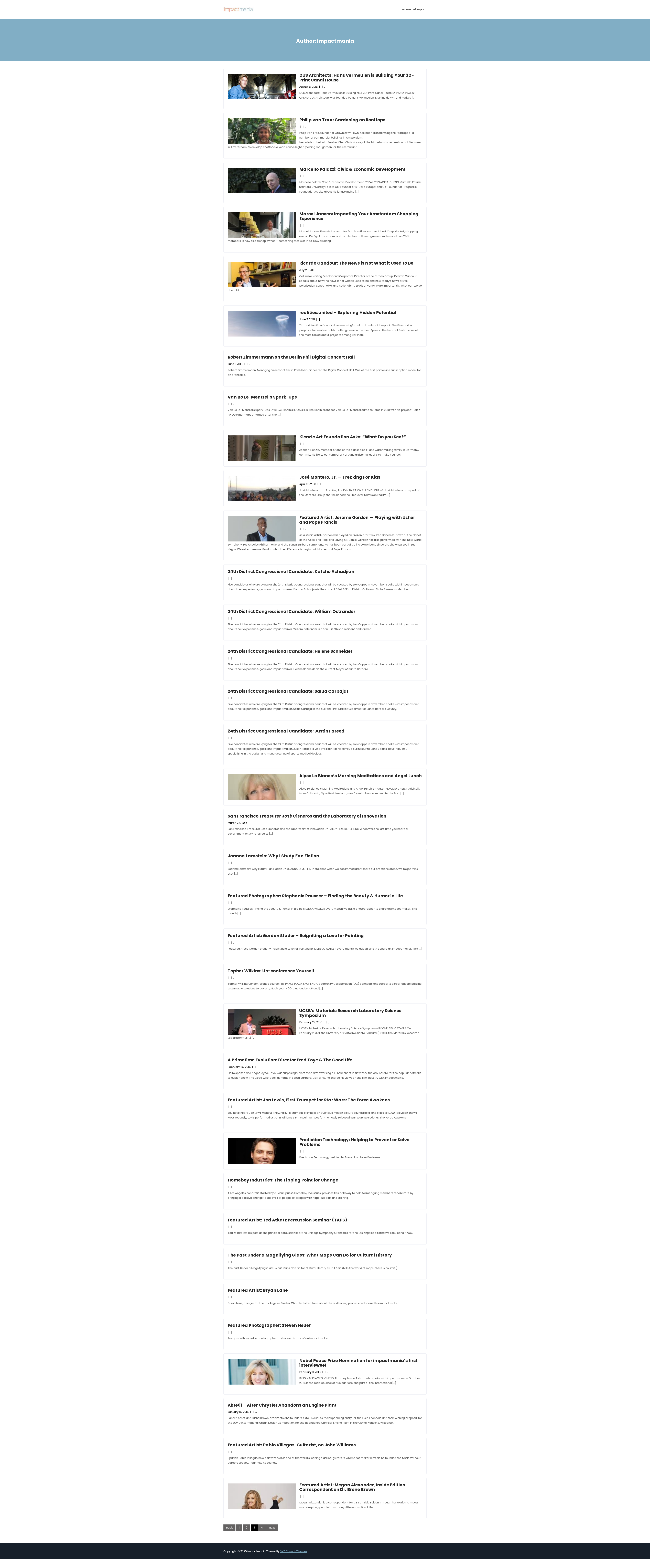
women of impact (414, 9)
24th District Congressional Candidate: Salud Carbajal (288, 691)
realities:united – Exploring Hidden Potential (347, 313)
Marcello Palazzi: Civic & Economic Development (352, 169)
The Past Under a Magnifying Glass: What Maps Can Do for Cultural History (310, 1255)
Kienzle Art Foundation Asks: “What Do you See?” (352, 437)
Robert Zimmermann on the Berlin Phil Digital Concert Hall (291, 357)
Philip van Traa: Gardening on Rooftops (342, 120)
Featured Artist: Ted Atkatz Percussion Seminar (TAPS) (287, 1220)
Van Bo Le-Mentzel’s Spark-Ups (262, 397)
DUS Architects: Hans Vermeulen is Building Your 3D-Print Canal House (356, 77)
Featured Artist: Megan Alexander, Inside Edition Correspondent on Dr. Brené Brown (352, 1487)
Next (272, 1528)
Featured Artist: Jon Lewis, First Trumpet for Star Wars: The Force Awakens (309, 1100)
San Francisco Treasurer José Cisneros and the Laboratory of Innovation (307, 816)
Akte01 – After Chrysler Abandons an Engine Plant (282, 1405)
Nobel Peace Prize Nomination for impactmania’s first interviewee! (358, 1363)
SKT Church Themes (293, 1551)
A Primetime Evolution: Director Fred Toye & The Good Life (290, 1060)
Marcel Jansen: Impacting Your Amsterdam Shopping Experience (358, 216)
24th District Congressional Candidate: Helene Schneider (290, 651)
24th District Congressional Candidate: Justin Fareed (286, 731)
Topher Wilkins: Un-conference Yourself (271, 971)
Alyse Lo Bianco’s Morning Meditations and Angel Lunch (360, 776)
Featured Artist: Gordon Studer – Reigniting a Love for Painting (296, 936)
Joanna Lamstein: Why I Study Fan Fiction (273, 856)
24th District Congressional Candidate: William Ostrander (291, 611)
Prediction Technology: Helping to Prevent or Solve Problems (354, 1142)
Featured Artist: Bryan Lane (258, 1290)
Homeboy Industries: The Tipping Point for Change (283, 1180)
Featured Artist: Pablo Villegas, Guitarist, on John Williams (292, 1445)
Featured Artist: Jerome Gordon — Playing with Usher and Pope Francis (357, 520)
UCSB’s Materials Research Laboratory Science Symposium (350, 1013)
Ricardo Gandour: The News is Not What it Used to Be (356, 263)
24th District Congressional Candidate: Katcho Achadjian (291, 571)
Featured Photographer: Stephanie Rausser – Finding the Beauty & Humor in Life (315, 896)
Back (229, 1528)
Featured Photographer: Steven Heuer (269, 1325)
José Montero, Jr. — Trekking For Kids (339, 477)
